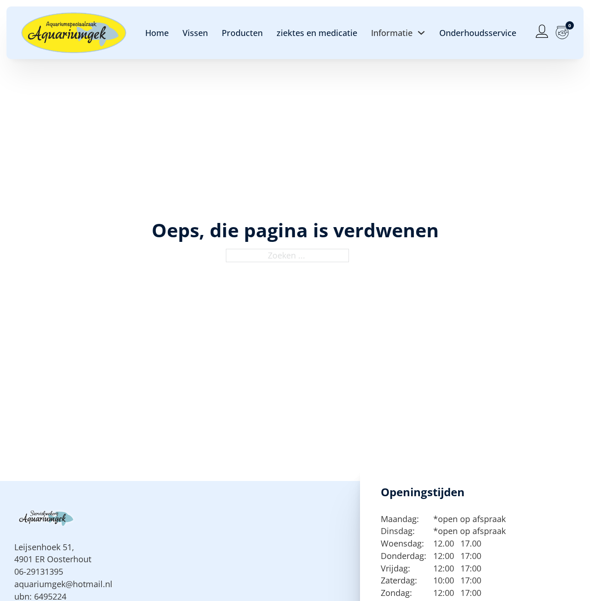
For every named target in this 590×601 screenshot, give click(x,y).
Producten (242, 32)
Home (157, 32)
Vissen (195, 32)
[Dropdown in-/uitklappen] (421, 33)
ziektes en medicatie (317, 32)
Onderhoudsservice (477, 32)
